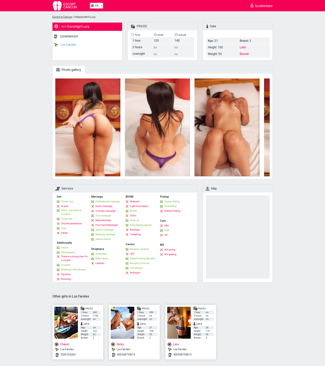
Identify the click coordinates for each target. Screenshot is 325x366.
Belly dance (102, 258)
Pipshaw (65, 274)
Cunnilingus (136, 267)
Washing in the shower (73, 269)
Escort (64, 247)
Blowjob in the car (139, 263)
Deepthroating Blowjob (142, 258)
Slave (133, 215)
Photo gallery (71, 70)
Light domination (139, 206)
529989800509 (69, 36)
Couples (65, 264)
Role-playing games (141, 225)
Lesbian (100, 263)
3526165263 (68, 354)
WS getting (170, 254)
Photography (68, 252)
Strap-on (134, 220)
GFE (132, 253)
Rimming (66, 279)
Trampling (135, 234)
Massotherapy (103, 220)
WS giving (169, 249)
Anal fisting (170, 206)
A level (64, 206)
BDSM (133, 210)
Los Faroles (68, 44)
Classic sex (67, 201)
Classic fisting (172, 201)
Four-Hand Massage (107, 225)
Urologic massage (106, 210)
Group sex (66, 218)
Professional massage (108, 201)
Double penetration (71, 223)
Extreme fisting (172, 210)
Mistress (134, 201)
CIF (166, 235)
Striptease (101, 253)
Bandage (135, 229)
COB (166, 230)
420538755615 (126, 354)
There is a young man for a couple (74, 258)
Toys (63, 228)
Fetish (64, 232)
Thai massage (103, 215)
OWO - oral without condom (71, 212)
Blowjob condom (139, 249)
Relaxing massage (105, 234)
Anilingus (135, 272)
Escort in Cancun (62, 16)
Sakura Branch (103, 239)
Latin (243, 47)
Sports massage (105, 229)
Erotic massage (104, 206)
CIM (166, 225)
